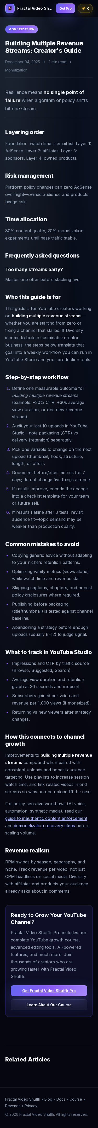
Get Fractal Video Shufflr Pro (49, 990)
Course (76, 1099)
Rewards (12, 1105)
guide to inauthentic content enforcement (46, 818)
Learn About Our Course (49, 1004)
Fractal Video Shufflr (22, 1099)
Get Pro (65, 8)
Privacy (31, 1105)
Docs (60, 1099)
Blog (48, 1099)
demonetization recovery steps (44, 825)
